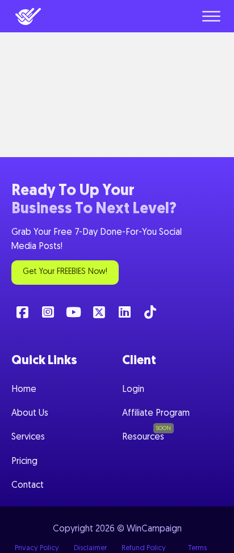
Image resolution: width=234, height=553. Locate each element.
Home (23, 389)
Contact (27, 485)
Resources (143, 437)
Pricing (24, 461)
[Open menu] (211, 16)
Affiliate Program (156, 413)
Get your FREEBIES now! (65, 272)
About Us (29, 413)
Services (28, 437)
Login (133, 389)
